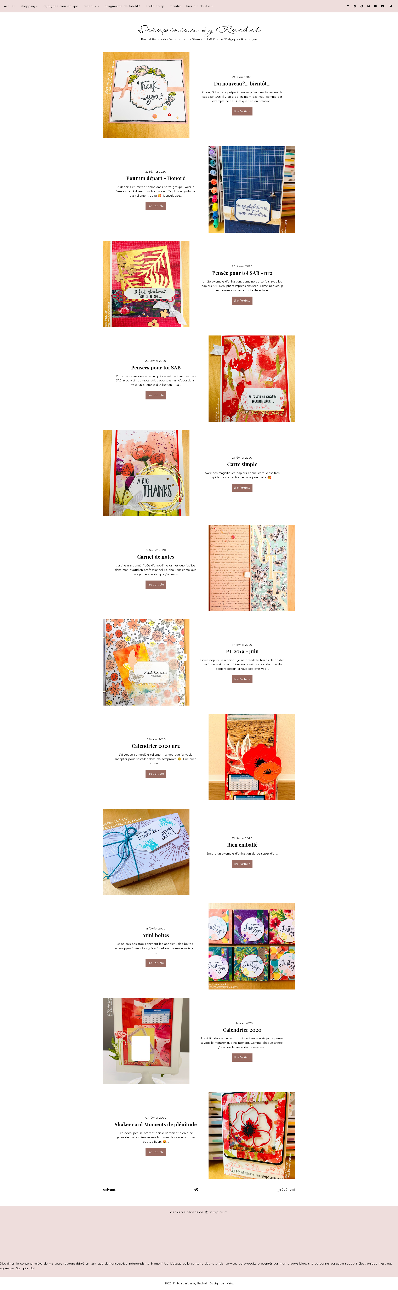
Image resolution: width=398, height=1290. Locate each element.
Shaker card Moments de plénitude (156, 1124)
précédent (286, 1189)
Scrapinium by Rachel (199, 30)
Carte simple (242, 464)
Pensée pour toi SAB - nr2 (242, 272)
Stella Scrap (155, 6)
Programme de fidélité (123, 6)
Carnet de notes (155, 556)
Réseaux (90, 6)
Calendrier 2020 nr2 (156, 745)
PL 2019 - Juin (242, 651)
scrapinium (218, 1212)
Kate (230, 1283)
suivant (109, 1189)
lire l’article (242, 111)
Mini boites (155, 935)
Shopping (28, 6)
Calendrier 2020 (242, 1029)
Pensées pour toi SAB (156, 367)
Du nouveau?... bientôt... (242, 83)
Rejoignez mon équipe (61, 6)
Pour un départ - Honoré (155, 178)
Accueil (9, 6)
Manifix (175, 6)
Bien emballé (242, 844)
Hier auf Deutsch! (200, 6)
